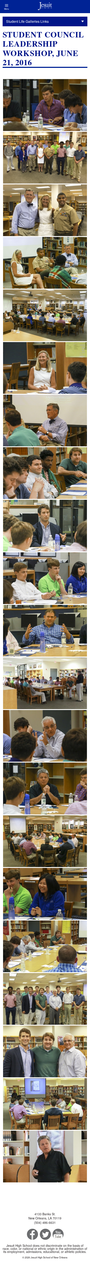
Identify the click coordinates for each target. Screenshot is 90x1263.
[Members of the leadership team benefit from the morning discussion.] (45, 473)
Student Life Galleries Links (27, 21)
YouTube (58, 1234)
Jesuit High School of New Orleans (45, 6)
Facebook (32, 1234)
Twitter (45, 1234)
